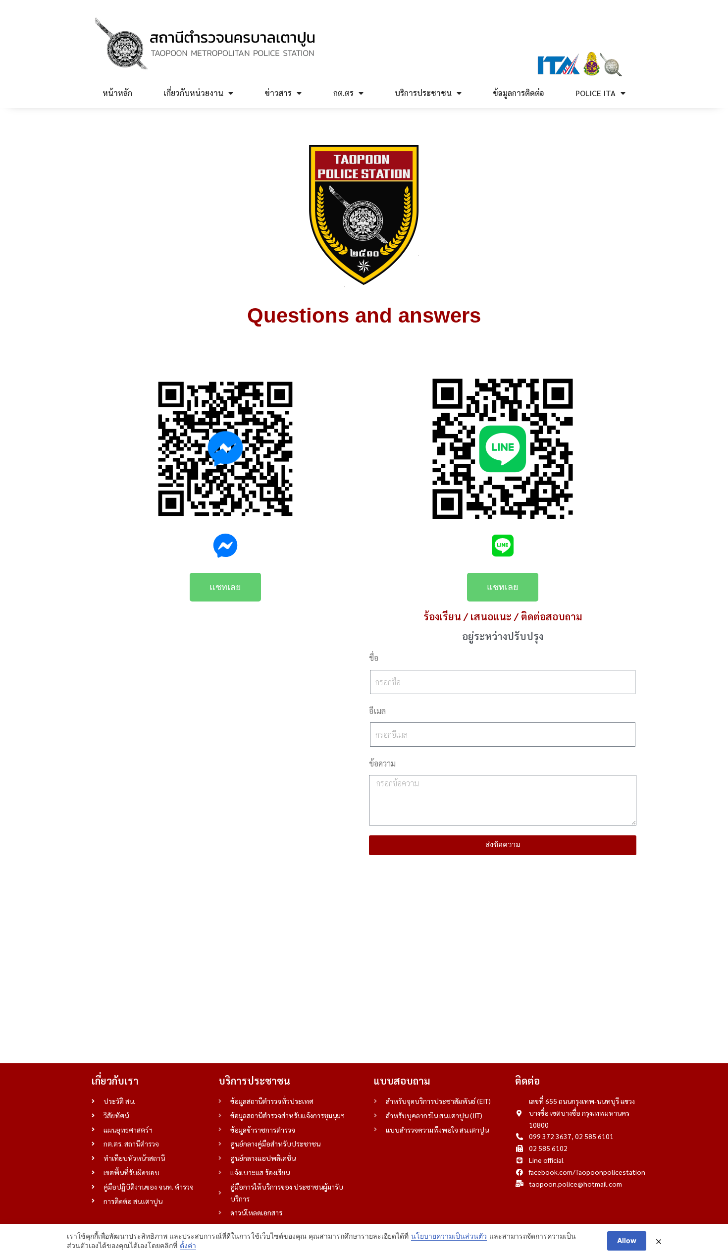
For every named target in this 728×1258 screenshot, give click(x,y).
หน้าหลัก (117, 93)
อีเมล (377, 711)
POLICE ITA (595, 93)
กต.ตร (343, 93)
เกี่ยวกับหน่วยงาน (193, 93)
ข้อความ (382, 763)
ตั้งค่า (188, 1245)
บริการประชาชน (423, 93)
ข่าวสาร (278, 93)
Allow (626, 1240)
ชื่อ (373, 658)
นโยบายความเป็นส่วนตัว (449, 1236)
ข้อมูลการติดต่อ (518, 93)
